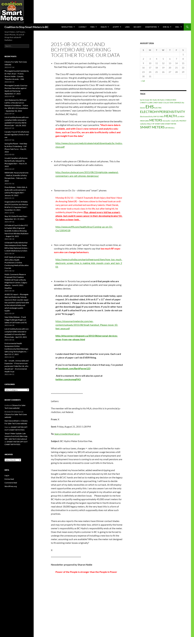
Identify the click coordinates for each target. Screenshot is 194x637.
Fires (92, 27)
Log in (7, 475)
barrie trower (145, 100)
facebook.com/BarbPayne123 (74, 368)
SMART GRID (160, 124)
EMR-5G (166, 27)
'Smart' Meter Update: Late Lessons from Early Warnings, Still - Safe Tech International (16, 436)
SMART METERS (152, 127)
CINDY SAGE (157, 103)
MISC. (177, 27)
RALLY (149, 124)
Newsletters (67, 27)
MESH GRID (144, 121)
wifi (166, 128)
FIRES (161, 116)
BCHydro (161, 100)
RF (153, 124)
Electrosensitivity (146, 116)
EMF (155, 116)
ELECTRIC (158, 108)
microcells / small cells (171, 121)
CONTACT (82, 27)
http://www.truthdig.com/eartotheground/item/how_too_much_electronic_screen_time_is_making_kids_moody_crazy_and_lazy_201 (88, 263)
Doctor (142, 108)
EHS (150, 106)
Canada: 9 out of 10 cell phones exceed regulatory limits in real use (17, 134)
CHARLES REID (170, 100)
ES (158, 116)
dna (182, 103)
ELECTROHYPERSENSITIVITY (162, 112)
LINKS (127, 27)
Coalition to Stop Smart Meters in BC (27, 27)
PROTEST (182, 121)
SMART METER (170, 124)
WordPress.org (11, 486)
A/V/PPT (116, 27)
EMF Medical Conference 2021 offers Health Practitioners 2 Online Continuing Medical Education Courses (17, 262)
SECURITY (137, 27)
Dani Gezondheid (11, 421)
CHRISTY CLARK (146, 103)
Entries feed (9, 479)
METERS (155, 120)
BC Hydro (153, 100)
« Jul (143, 80)
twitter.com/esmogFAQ (68, 379)
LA (178, 116)
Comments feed (11, 483)
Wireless (171, 128)
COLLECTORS (168, 103)
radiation (143, 124)
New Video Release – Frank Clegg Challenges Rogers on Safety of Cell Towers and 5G (16, 320)
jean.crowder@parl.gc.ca (67, 433)
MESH (182, 116)
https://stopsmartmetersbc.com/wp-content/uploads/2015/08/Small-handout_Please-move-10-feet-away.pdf (86, 325)
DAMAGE (177, 103)
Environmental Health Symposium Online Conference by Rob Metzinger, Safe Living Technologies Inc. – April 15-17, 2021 (17, 348)
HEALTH (104, 27)
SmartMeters (151, 27)
